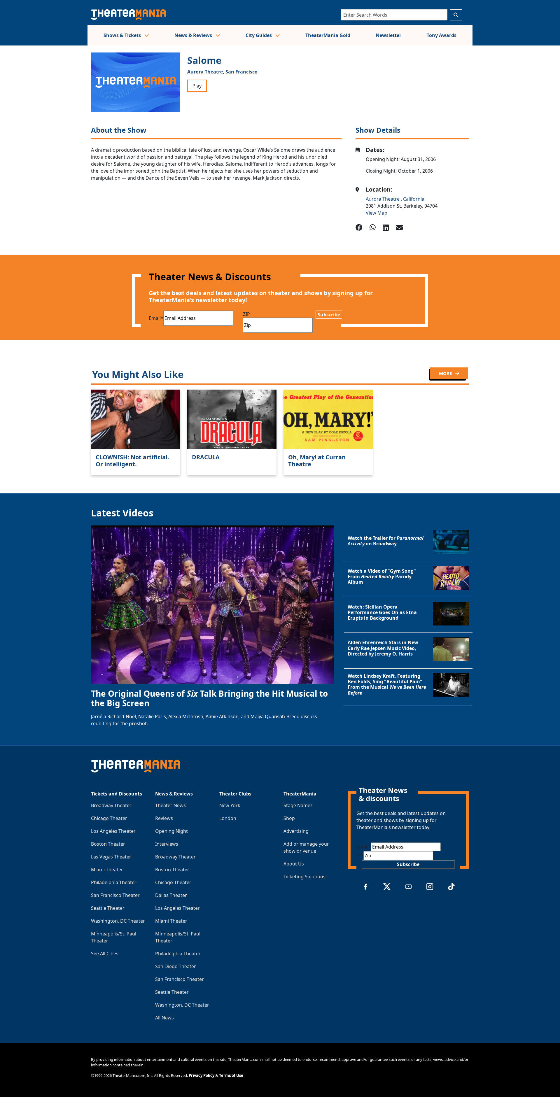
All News (164, 1017)
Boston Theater (108, 844)
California (413, 199)
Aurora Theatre (383, 199)
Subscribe (329, 314)
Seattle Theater (108, 908)
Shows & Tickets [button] (123, 35)
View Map (376, 213)
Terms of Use (231, 1075)
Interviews (166, 844)
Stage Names (298, 805)
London (227, 818)
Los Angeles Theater (113, 831)
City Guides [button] (259, 35)
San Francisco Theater (115, 895)
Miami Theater (107, 869)
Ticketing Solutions (305, 876)
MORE (446, 373)
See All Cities (104, 953)
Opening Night (171, 831)
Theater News (170, 805)
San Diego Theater (175, 966)
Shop (289, 818)
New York (229, 805)
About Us (294, 864)
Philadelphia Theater (113, 882)
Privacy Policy (201, 1075)
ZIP (246, 314)
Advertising (296, 831)
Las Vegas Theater (111, 857)
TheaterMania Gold (327, 35)
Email (156, 318)
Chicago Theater (109, 818)
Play (197, 86)
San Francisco (241, 72)
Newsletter (388, 35)
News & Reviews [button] (193, 35)
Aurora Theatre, (205, 72)
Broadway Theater (111, 805)
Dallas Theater (171, 895)
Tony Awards (441, 35)
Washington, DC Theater (118, 921)
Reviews (164, 818)
